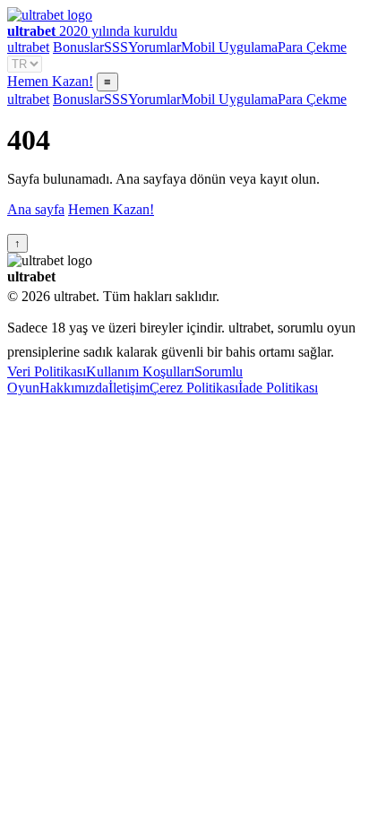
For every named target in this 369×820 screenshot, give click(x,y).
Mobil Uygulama (229, 47)
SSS (116, 47)
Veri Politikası (46, 371)
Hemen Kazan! (50, 81)
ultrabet (28, 47)
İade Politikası (278, 387)
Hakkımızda (73, 387)
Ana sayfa (35, 209)
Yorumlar (154, 47)
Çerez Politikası (194, 387)
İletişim (129, 387)
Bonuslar (78, 47)
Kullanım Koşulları (140, 371)
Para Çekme (312, 47)
